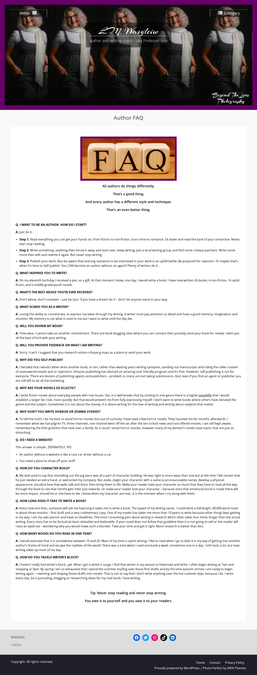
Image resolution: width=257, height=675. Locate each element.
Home (200, 663)
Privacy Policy (234, 663)
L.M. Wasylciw (128, 31)
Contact (215, 663)
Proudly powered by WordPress (177, 668)
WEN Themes (236, 668)
